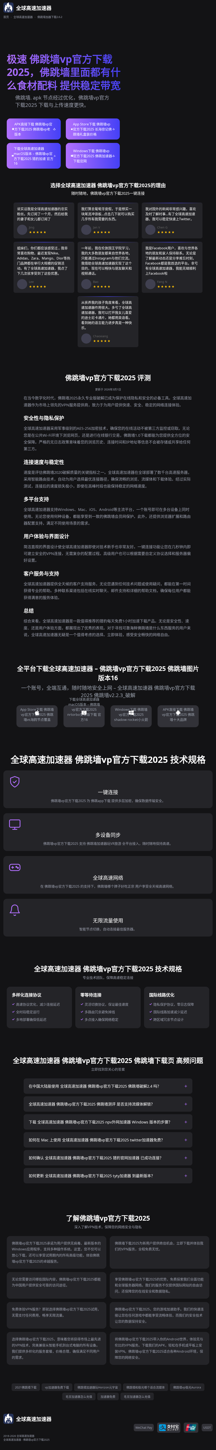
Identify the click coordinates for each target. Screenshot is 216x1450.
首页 (6, 17)
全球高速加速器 (23, 17)
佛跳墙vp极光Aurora (187, 1387)
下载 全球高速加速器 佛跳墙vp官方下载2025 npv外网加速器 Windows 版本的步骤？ (100, 1122)
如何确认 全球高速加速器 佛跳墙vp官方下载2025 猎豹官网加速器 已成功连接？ (96, 1157)
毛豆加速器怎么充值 (79, 1397)
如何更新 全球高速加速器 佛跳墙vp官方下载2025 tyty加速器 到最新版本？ (92, 1175)
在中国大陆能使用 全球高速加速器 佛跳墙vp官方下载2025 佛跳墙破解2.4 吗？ (95, 1086)
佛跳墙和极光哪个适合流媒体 (145, 1387)
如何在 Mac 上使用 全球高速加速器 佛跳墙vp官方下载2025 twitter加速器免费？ (97, 1139)
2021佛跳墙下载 (25, 1387)
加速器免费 (108, 1397)
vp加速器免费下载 (57, 1387)
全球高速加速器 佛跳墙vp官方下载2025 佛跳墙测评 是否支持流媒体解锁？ (92, 1104)
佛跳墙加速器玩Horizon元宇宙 (97, 1387)
